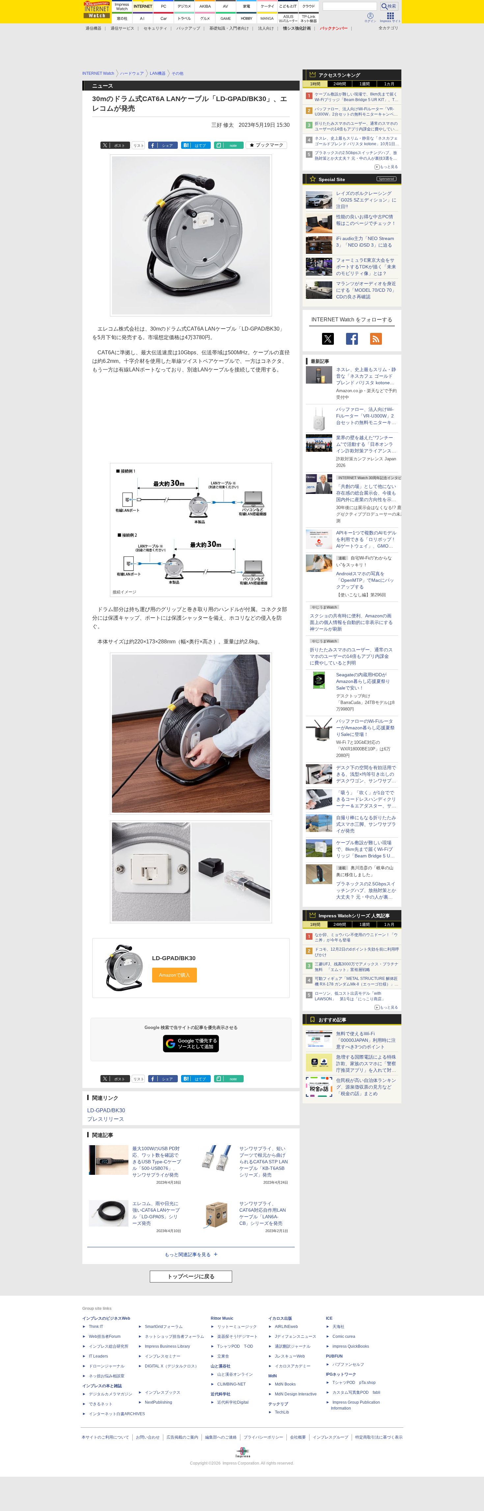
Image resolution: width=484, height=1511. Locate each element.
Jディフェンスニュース (295, 1336)
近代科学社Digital (233, 1402)
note (233, 146)
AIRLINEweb (286, 1326)
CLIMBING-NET (231, 1384)
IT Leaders (98, 1356)
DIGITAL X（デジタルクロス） (172, 1366)
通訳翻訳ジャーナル (292, 1346)
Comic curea (344, 1336)
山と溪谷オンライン (235, 1374)
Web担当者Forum (105, 1336)
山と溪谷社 (220, 1366)
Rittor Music (222, 1318)
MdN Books (285, 1384)
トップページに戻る (191, 1276)
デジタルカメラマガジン (110, 1394)
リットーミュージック (237, 1326)
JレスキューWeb (290, 1356)
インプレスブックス (162, 1392)
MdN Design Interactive (296, 1394)
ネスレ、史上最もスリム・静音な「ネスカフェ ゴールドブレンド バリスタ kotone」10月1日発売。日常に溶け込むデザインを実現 (366, 382)
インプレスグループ (330, 1437)
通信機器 (93, 28)
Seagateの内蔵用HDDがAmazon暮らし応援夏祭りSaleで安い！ (363, 681)
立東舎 (223, 1356)
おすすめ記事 (332, 1019)
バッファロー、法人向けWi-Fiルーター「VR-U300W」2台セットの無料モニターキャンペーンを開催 (356, 114)
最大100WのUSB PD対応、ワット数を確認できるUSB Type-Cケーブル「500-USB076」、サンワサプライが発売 (156, 1161)
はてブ (200, 146)
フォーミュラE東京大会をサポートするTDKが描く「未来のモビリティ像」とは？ (366, 266)
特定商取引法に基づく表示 (379, 1437)
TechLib (282, 1412)
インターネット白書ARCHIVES (117, 1414)
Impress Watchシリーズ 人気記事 (354, 915)
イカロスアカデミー (292, 1366)
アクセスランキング (339, 75)
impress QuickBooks (351, 1346)
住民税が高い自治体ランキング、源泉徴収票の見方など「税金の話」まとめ (366, 1087)
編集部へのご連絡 (221, 1437)
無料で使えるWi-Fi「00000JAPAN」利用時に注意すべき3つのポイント (366, 1040)
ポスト (119, 146)
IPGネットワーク (341, 1374)
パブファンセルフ (348, 1364)
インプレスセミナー (162, 1356)
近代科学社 (220, 1394)
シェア (167, 146)
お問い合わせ (148, 1437)
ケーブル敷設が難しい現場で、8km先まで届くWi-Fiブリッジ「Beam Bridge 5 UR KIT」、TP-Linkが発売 (356, 100)
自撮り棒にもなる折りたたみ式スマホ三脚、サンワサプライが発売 (366, 824)
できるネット (101, 1404)
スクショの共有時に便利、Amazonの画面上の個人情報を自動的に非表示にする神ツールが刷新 (351, 622)
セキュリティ (155, 28)
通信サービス (122, 28)
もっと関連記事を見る (188, 1254)
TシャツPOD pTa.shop (354, 1382)
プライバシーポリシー (263, 1437)
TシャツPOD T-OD (235, 1346)
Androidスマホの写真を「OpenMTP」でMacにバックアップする (365, 580)
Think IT (96, 1326)
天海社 (338, 1326)
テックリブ (278, 1404)
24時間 (340, 84)
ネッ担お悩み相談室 (106, 1376)
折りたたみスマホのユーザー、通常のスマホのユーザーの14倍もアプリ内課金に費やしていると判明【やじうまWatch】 (356, 129)
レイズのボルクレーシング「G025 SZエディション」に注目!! (366, 200)
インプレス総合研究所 (108, 1346)
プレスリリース (105, 1119)
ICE (329, 1318)
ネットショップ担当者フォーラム (174, 1336)
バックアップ (188, 28)
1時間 (315, 84)
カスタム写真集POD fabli (356, 1392)
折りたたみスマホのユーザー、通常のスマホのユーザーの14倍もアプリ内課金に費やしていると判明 (351, 656)
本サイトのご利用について (105, 1437)
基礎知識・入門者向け (229, 28)
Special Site (332, 179)
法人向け (266, 28)
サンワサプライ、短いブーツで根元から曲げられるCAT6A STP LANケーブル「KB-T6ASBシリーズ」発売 (263, 1161)
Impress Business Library (167, 1346)
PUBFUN (334, 1356)
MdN (272, 1376)
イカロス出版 (280, 1318)
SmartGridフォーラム (164, 1326)
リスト (138, 146)
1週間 (365, 84)
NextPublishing (158, 1402)
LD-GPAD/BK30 (174, 958)
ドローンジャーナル (106, 1366)
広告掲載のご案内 (182, 1437)
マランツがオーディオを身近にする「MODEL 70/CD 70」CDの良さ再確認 (366, 290)
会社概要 (298, 1437)
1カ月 (389, 84)
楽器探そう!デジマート (237, 1336)
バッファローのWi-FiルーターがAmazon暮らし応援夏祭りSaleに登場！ (365, 727)
